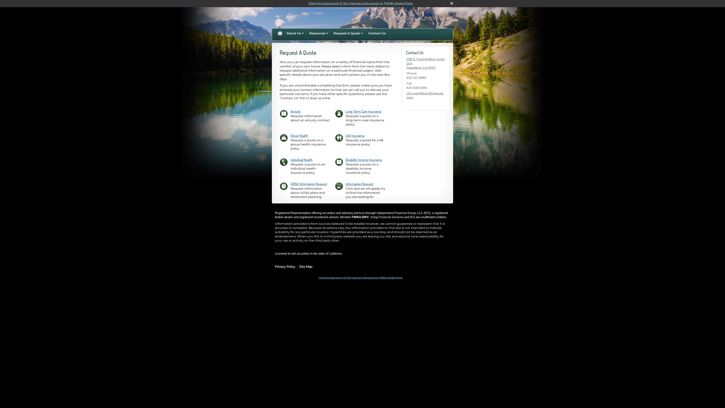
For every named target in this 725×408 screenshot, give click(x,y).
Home (280, 33)
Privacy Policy (285, 266)
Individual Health (301, 160)
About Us (294, 33)
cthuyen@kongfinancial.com (425, 95)
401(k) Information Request (309, 184)
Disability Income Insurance (364, 160)
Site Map (305, 266)
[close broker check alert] (451, 3)
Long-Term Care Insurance (363, 111)
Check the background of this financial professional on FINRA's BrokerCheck (360, 3)
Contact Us (377, 33)
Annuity (296, 111)
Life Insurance (355, 136)
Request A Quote (347, 33)
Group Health (299, 136)
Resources (317, 33)
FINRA (356, 217)
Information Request (359, 184)
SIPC (365, 217)
